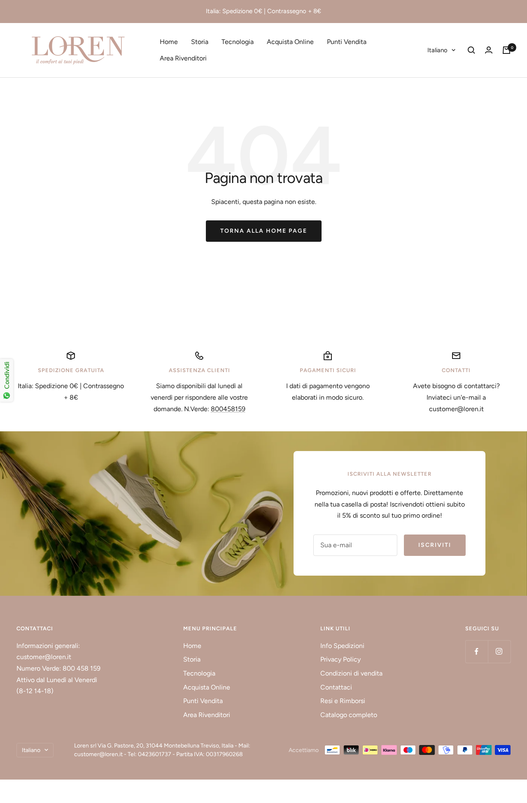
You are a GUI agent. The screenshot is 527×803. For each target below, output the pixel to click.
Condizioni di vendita (351, 673)
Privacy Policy (340, 659)
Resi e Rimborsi (342, 701)
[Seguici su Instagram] (499, 651)
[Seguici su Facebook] (476, 651)
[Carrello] (506, 50)
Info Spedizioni (342, 646)
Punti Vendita (346, 42)
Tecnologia (238, 42)
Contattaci (336, 687)
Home (169, 42)
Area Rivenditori (183, 58)
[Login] (488, 49)
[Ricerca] (471, 50)
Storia (199, 42)
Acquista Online (290, 42)
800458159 (228, 409)
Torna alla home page (263, 230)
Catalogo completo (348, 715)
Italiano (437, 50)
